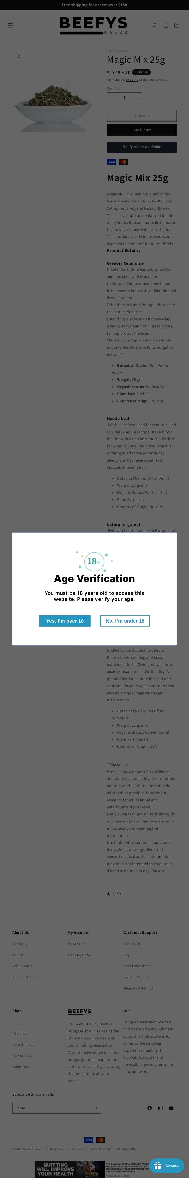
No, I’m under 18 (125, 621)
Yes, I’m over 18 (65, 621)
